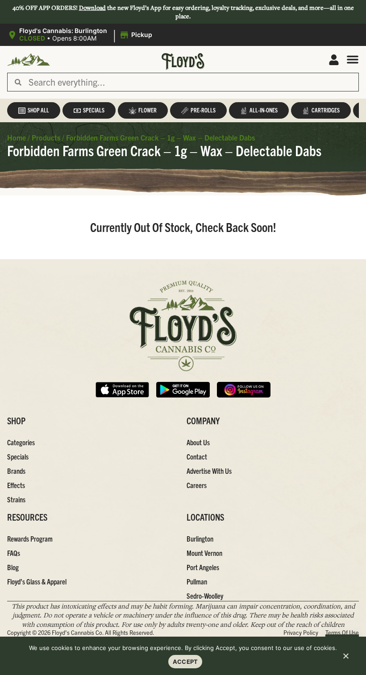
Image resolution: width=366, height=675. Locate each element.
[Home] (183, 326)
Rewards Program (30, 538)
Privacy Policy (300, 632)
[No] (345, 657)
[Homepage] (28, 60)
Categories (21, 442)
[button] (81, 34)
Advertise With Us (209, 470)
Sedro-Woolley (205, 595)
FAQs (13, 552)
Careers (197, 484)
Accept (185, 661)
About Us (198, 442)
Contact (197, 456)
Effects (16, 484)
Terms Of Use (342, 632)
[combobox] (189, 82)
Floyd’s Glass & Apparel (37, 581)
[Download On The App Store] (122, 390)
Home (16, 137)
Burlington (200, 538)
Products (46, 137)
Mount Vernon (204, 552)
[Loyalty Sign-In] (334, 59)
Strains (16, 499)
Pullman (197, 581)
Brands (16, 470)
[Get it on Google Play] (183, 390)
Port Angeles (203, 567)
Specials (18, 456)
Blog (13, 567)
